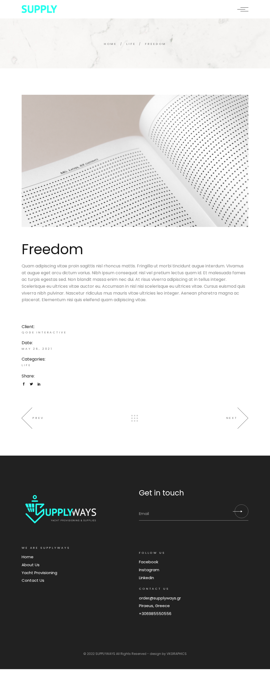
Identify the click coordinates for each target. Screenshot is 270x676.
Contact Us (33, 580)
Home (27, 557)
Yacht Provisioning (39, 572)
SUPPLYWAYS (105, 653)
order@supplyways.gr (160, 598)
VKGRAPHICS (177, 653)
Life (26, 365)
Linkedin (146, 577)
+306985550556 (155, 613)
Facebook (148, 562)
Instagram (149, 570)
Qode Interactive (44, 332)
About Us (31, 565)
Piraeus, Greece (154, 605)
